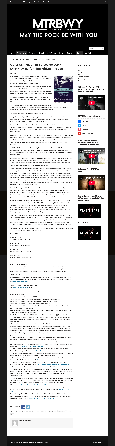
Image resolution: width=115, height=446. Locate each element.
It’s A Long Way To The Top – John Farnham (30, 346)
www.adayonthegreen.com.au (20, 281)
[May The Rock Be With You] (58, 24)
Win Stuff (88, 53)
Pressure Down (41, 360)
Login (105, 1)
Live (78, 53)
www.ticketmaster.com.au (21, 287)
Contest (80, 81)
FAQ (34, 2)
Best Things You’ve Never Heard (51, 53)
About (11, 2)
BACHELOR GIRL (31, 411)
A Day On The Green (19, 411)
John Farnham (52, 411)
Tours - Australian (35, 59)
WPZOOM (102, 442)
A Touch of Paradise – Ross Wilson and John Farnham (52, 364)
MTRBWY (14, 73)
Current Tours (14, 59)
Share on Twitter (28, 407)
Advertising (26, 2)
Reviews (70, 53)
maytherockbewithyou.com (29, 442)
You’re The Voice (41, 351)
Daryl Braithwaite (42, 411)
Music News (21, 53)
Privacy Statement (43, 2)
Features (32, 53)
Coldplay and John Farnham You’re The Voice (41, 398)
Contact (18, 2)
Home (12, 53)
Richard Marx (61, 411)
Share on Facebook (23, 407)
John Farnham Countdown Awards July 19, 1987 (32, 385)
